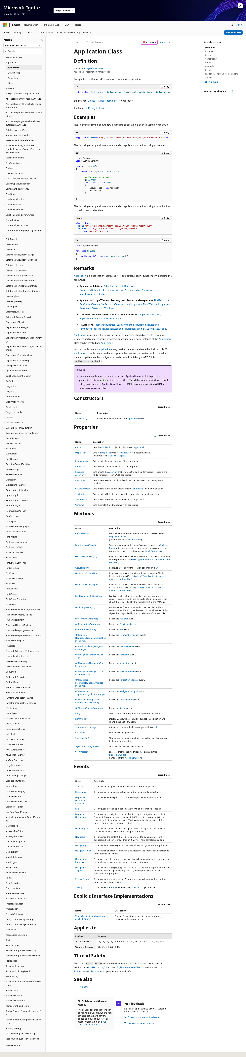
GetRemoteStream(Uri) (86, 573)
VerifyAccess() (81, 751)
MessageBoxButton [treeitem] (15, 831)
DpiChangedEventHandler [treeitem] (18, 376)
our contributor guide (92, 1023)
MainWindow (150, 304)
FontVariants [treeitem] (12, 588)
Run (122, 290)
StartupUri (97, 308)
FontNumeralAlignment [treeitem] (17, 542)
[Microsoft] (5, 25)
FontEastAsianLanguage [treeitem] (17, 526)
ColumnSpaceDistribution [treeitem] (18, 183)
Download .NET (233, 32)
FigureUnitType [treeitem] (13, 505)
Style (162, 545)
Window (83, 986)
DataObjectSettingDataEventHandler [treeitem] (23, 291)
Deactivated (130, 286)
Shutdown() (138, 488)
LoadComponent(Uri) (85, 607)
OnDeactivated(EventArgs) (87, 624)
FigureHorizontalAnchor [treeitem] (17, 490)
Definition (210, 47)
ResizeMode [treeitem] (11, 960)
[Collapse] (41, 40)
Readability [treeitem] (11, 929)
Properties (164, 304)
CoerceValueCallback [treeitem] (15, 173)
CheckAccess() (82, 533)
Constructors (211, 58)
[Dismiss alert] (240, 5)
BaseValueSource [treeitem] (14, 163)
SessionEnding (133, 290)
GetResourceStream (112, 304)
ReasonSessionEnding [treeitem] (16, 935)
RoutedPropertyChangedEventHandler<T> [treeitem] (23, 1021)
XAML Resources (153, 551)
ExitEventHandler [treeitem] (14, 474)
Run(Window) (81, 718)
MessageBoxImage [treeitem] (15, 836)
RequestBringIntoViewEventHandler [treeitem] (23, 955)
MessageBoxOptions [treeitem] (15, 841)
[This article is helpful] (229, 91)
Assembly (112, 472)
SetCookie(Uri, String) (85, 727)
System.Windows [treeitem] (14, 57)
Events (208, 70)
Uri (125, 559)
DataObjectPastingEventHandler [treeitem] (21, 280)
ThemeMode (81, 499)
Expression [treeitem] (11, 479)
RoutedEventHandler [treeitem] (15, 1000)
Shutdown (147, 290)
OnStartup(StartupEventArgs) (89, 708)
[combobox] (22, 45)
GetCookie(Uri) (82, 567)
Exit (117, 290)
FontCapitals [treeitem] (12, 521)
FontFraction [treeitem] (12, 536)
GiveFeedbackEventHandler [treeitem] (19, 666)
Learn (77, 42)
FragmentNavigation (104, 324)
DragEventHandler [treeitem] (14, 412)
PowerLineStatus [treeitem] (13, 888)
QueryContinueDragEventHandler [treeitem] (22, 924)
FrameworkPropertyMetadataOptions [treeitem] (23, 635)
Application (80, 275)
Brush (112, 548)
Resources (85, 308)
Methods (209, 66)
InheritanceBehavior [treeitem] (15, 729)
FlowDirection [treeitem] (12, 516)
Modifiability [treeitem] (12, 851)
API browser (97, 42)
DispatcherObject (107, 100)
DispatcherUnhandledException (96, 290)
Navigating (153, 324)
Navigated (140, 324)
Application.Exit (87, 318)
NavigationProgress (90, 328)
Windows (109, 308)
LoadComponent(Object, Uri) (88, 596)
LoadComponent (133, 304)
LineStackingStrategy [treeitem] (16, 775)
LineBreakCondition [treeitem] (15, 770)
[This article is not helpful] (232, 91)
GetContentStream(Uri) (86, 556)
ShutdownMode (88, 294)
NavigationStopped (112, 328)
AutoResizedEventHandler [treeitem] (18, 135)
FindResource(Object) (85, 545)
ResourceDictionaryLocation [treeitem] (19, 971)
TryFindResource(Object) (87, 746)
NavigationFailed (133, 328)
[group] (123, 92)
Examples (209, 51)
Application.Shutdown (109, 318)
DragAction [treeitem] (11, 386)
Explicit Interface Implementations (221, 73)
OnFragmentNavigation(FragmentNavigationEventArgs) (90, 638)
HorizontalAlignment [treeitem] (15, 692)
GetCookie (160, 328)
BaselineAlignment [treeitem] (15, 157)
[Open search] (232, 24)
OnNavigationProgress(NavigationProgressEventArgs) (89, 682)
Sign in (239, 24)
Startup (102, 294)
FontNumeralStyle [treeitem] (14, 547)
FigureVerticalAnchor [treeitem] (16, 511)
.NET (85, 42)
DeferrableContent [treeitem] (14, 311)
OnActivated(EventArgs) (86, 618)
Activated (109, 286)
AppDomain (107, 343)
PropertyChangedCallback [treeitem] (18, 898)
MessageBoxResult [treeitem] (15, 846)
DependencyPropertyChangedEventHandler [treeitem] (23, 348)
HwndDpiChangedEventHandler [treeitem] (21, 703)
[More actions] (169, 42)
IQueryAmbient (96, 108)
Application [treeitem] (13, 67)
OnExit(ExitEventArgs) (85, 629)
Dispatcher (80, 452)
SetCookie (148, 328)
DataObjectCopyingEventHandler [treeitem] (21, 259)
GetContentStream (89, 304)
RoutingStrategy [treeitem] (13, 1028)
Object (91, 100)
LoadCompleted (125, 324)
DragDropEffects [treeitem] (13, 396)
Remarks (209, 55)
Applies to (210, 77)
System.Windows (95, 68)
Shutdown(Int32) (83, 738)
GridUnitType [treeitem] (12, 682)
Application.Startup (149, 314)
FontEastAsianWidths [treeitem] (16, 531)
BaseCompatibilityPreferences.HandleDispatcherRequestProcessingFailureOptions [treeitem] (23, 149)
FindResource (161, 300)
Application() (81, 418)
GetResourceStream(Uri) (86, 584)
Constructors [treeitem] (14, 72)
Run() (77, 713)
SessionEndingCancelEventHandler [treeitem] (22, 1038)
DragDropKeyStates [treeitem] (15, 401)
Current (119, 286)
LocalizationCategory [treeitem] (15, 791)
